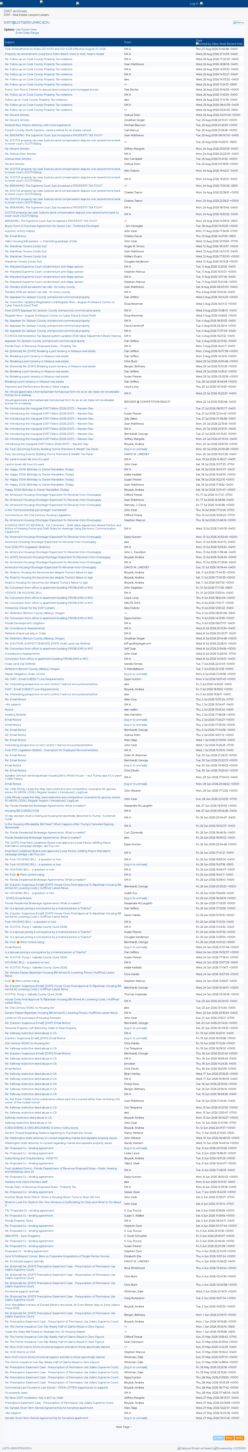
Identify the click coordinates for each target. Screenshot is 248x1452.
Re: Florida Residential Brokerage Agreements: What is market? (45, 805)
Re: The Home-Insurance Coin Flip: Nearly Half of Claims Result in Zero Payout (54, 1326)
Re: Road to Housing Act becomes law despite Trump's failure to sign (49, 572)
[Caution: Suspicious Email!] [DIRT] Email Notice (35, 1038)
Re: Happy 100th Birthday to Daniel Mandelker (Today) (39, 469)
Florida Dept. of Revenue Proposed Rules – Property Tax (40, 346)
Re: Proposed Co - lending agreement (29, 1148)
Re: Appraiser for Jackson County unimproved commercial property (47, 297)
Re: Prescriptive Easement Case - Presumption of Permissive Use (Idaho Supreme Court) (61, 1321)
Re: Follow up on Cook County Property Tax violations (38, 59)
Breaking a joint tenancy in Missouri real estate (34, 381)
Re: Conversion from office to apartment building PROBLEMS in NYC (49, 587)
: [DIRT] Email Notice (18, 898)
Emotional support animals (22, 1291)
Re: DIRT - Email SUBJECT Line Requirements (34, 679)
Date (199, 40)
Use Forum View (26, 29)
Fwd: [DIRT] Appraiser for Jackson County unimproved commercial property (53, 310)
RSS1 (229, 1438)
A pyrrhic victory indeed (20, 231)
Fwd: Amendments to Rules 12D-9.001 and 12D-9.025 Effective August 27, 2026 (55, 49)
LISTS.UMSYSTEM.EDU (17, 1448)
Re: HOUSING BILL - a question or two (29, 869)
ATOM (218, 1438)
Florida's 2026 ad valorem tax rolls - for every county (37, 292)
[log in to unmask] (135, 449)
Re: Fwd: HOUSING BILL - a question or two (33, 859)
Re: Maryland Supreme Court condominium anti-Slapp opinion (44, 266)
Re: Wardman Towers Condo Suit (26, 246)
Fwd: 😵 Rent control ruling (22, 981)
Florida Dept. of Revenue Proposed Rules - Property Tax (40, 1187)
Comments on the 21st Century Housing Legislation (38, 515)
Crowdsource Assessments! (22, 653)
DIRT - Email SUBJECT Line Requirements (32, 689)
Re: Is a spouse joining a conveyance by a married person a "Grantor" (48, 908)
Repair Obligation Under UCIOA (25, 674)
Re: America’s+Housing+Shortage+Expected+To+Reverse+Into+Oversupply (53, 494)
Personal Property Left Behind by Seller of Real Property (40, 1028)
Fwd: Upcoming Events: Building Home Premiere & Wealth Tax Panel (49, 454)
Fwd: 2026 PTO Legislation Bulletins (27, 547)
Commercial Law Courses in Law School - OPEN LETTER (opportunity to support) (56, 1387)
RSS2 (239, 1438)
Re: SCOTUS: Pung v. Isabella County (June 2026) (36, 927)
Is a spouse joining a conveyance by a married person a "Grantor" (46, 952)
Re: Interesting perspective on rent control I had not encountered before (51, 684)
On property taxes (16, 1392)
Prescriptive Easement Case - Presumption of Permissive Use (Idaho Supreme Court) (59, 1402)
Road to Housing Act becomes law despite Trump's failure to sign (46, 582)
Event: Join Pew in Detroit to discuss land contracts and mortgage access (51, 89)
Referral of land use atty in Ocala (25, 633)
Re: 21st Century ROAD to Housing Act (29, 1007)
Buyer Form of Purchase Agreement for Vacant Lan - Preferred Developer (52, 226)
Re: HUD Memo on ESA (20, 1352)
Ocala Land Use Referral (20, 664)
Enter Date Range (27, 32)
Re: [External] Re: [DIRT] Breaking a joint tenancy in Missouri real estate (50, 351)
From (127, 42)
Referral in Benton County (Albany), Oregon (32, 669)
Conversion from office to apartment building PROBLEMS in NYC (46, 658)
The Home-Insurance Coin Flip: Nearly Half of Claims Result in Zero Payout (52, 1362)
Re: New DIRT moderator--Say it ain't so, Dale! (34, 1397)
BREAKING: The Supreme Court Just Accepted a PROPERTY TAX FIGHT (51, 221)
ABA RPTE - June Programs (22, 1236)
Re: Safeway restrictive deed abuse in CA (31, 1033)
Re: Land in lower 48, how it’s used (27, 459)
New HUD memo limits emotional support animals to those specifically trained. (55, 1357)
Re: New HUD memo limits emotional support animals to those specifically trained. (57, 1347)
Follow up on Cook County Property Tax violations (36, 99)
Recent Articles (14, 164)
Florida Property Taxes (19, 1220)
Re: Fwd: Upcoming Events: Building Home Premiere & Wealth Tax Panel (51, 449)
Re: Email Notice (15, 236)
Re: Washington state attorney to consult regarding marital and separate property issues (61, 1138)
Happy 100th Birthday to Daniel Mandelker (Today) (37, 489)
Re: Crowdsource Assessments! (25, 628)
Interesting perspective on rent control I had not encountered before (49, 745)
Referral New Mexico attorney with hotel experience (38, 125)
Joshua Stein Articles (18, 159)
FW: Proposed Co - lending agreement (29, 1210)
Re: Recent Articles (17, 115)
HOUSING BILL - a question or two (27, 962)
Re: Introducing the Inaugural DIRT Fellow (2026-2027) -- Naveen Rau (49, 408)
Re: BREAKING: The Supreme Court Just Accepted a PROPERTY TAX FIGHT (53, 135)
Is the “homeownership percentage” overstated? (36, 510)
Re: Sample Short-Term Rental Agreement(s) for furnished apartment (49, 1408)
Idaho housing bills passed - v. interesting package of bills (41, 241)
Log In (194, 3)
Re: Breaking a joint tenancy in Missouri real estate (37, 356)
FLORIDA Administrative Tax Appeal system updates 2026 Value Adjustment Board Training (63, 336)
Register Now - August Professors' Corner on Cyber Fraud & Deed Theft (50, 315)
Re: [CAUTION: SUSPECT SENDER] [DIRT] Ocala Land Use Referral (47, 643)
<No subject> (13, 704)
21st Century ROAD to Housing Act (27, 1043)
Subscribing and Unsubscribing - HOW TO (31, 1158)
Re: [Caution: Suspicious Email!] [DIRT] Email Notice (37, 1023)
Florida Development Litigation (24, 623)
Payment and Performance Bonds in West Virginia (37, 386)
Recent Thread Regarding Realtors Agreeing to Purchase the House (48, 1133)
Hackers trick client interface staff (26, 1182)
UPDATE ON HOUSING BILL (23, 592)
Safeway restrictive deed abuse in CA (28, 1117)
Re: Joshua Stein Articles (20, 153)
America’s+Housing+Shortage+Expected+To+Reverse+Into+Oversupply (50, 542)
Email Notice (13, 719)
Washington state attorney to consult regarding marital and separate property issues (58, 1143)
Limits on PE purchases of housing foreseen (33, 1018)
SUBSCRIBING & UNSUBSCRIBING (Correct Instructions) (41, 1127)
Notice (9, 709)
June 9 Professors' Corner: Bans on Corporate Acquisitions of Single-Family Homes (57, 1256)
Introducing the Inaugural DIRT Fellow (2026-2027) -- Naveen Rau (46, 444)
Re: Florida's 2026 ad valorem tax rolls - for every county (40, 287)
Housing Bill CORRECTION (22, 810)
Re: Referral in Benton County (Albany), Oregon (35, 613)
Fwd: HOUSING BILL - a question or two (30, 921)
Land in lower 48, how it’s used (24, 464)
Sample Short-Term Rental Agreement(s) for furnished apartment (46, 1418)
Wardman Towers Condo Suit (23, 261)
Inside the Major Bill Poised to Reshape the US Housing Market (45, 1331)
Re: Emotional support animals (24, 1261)
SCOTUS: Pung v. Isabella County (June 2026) (33, 994)
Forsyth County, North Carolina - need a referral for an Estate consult (48, 130)
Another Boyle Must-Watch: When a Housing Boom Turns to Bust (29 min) (52, 1197)
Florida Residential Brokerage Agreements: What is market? (43, 837)
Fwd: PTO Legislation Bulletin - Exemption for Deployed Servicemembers (51, 750)
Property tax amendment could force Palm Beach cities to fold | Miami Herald (54, 54)
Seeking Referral (15, 714)
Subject (10, 42)
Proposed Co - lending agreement (26, 1251)
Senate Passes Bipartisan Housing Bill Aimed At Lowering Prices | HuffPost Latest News (61, 1012)
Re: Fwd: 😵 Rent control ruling (24, 874)
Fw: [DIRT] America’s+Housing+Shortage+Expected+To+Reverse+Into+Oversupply (58, 557)
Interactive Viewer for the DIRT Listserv (30, 608)
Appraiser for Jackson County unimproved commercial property (45, 341)
